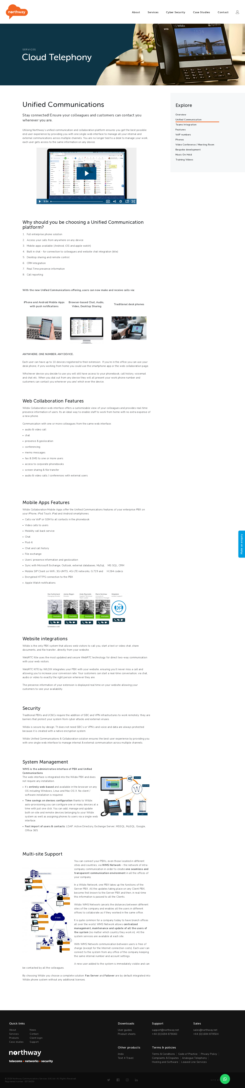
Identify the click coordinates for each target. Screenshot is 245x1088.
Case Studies (201, 12)
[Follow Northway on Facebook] (118, 1080)
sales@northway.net (205, 1030)
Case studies (16, 1041)
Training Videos (184, 159)
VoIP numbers (183, 134)
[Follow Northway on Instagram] (127, 1080)
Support (34, 1041)
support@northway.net (165, 1030)
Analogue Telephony (194, 1058)
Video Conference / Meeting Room (195, 144)
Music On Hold (184, 154)
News (33, 1029)
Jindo (121, 1054)
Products (14, 1037)
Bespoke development (188, 149)
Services (153, 12)
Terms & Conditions (163, 1054)
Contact (223, 12)
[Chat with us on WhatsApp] (225, 1079)
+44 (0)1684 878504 (205, 1034)
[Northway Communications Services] (17, 11)
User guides (125, 1030)
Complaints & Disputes (165, 1058)
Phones (180, 139)
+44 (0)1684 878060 (164, 1034)
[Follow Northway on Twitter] (108, 1080)
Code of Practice (188, 1054)
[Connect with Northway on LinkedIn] (136, 1080)
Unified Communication (189, 119)
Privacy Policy (209, 1054)
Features (181, 129)
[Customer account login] (237, 12)
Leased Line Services (194, 1062)
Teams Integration (186, 124)
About (136, 12)
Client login (36, 1037)
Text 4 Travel (126, 1058)
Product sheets (127, 1034)
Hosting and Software (165, 1062)
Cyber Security (175, 12)
